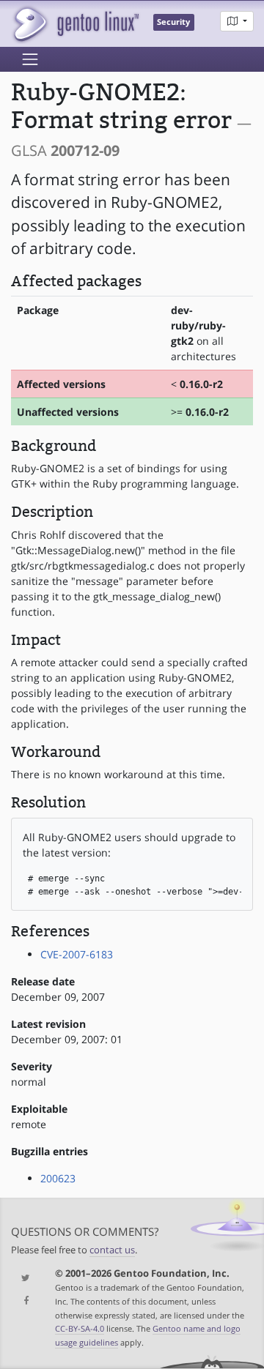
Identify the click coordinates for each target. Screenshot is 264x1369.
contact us (112, 1250)
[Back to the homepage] (75, 24)
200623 (58, 1178)
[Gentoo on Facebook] (22, 1301)
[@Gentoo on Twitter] (22, 1278)
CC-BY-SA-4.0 (79, 1328)
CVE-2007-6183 (76, 954)
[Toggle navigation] (30, 59)
